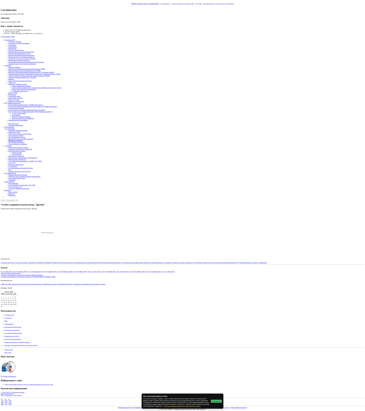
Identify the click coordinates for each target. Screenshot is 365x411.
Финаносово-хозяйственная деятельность (138, 262)
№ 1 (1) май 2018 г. (7, 271)
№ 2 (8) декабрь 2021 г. (109, 271)
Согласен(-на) (216, 401)
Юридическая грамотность (17, 159)
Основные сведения (7, 262)
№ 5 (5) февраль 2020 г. (65, 271)
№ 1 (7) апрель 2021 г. (95, 271)
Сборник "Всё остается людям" (11, 273)
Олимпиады (61, 284)
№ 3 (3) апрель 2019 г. (35, 271)
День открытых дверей (97, 284)
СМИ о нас (4, 284)
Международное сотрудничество (209, 262)
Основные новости (36, 284)
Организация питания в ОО (230, 262)
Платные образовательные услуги (114, 262)
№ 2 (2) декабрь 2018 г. (20, 271)
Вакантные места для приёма (161, 262)
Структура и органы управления (24, 262)
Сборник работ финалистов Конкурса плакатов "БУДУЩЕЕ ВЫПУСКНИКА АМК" (28, 277)
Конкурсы (69, 284)
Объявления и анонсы (50, 284)
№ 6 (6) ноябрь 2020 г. (80, 271)
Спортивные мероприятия (81, 284)
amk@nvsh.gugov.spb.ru (7, 394)
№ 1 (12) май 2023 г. (168, 271)
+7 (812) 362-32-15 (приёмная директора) (13, 392)
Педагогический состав (68, 262)
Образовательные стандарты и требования (253, 262)
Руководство (56, 262)
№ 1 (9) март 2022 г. (123, 271)
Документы (39, 262)
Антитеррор (8, 318)
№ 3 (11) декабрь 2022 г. (154, 271)
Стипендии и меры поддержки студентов (185, 262)
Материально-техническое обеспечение (89, 262)
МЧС (6, 321)
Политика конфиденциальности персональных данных (182, 406)
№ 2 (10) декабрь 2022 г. (138, 271)
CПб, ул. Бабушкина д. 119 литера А (11, 395)
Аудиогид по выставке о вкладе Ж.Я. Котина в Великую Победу (22, 275)
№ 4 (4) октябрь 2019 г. (50, 271)
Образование (48, 262)
